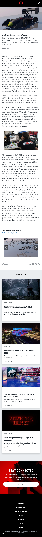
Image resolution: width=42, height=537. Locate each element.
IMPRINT (21, 524)
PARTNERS (21, 520)
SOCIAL (21, 516)
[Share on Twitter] (36, 264)
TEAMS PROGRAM (21, 508)
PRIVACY (20, 528)
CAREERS (21, 504)
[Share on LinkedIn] (39, 264)
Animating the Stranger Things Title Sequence (18, 439)
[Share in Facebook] (33, 264)
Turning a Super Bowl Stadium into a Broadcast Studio (19, 395)
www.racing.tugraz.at (9, 233)
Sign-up (21, 484)
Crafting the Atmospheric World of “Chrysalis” (18, 308)
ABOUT (21, 500)
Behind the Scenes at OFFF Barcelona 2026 (19, 351)
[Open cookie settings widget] (3, 533)
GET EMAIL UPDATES (21, 512)
